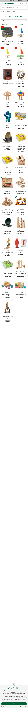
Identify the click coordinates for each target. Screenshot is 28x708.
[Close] (27, 1)
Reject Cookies (4, 706)
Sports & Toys (8, 11)
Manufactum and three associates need (10, 690)
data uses (13, 692)
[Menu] (1, 3)
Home (2, 11)
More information (23, 706)
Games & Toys (15, 11)
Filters (21, 24)
